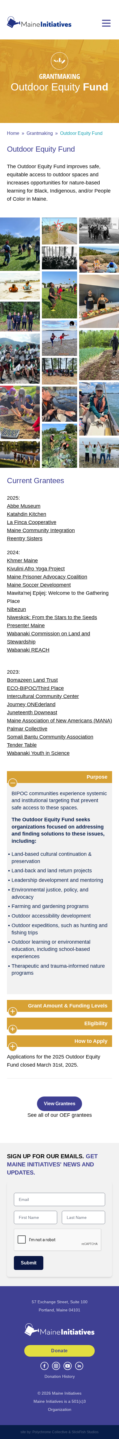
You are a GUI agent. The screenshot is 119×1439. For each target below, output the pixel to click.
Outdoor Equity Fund (81, 133)
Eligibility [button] (95, 1023)
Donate (59, 1350)
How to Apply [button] (91, 1041)
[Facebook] (44, 1366)
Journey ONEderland (31, 704)
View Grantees (59, 1103)
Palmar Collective (27, 729)
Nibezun (16, 609)
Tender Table (22, 745)
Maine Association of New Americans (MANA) (59, 721)
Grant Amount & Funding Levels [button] (67, 1006)
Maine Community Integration (41, 530)
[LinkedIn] (79, 1366)
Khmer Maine (22, 560)
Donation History (59, 1376)
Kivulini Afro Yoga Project (36, 569)
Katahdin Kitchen (26, 514)
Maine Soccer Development (39, 585)
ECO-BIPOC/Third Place (35, 688)
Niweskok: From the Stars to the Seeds (52, 617)
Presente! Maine (26, 625)
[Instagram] (56, 1366)
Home (13, 133)
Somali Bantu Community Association (50, 737)
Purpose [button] (97, 777)
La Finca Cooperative (31, 522)
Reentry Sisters (24, 538)
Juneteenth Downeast (32, 712)
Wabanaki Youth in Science (38, 753)
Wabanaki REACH (28, 650)
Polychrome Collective (50, 1432)
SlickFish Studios (85, 1432)
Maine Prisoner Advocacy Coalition (47, 577)
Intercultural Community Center (43, 696)
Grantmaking (40, 133)
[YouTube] (67, 1366)
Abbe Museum (23, 506)
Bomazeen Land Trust (32, 680)
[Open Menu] (106, 23)
